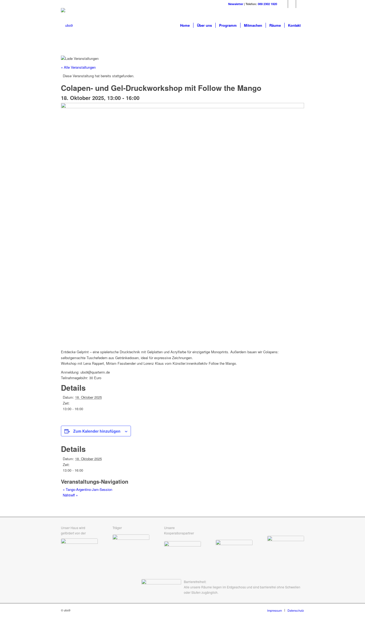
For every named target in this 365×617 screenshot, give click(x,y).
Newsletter (235, 4)
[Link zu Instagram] (292, 4)
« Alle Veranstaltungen (78, 67)
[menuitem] (185, 25)
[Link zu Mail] (300, 4)
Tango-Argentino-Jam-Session (87, 489)
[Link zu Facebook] (284, 4)
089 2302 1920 (267, 4)
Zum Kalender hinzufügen (97, 431)
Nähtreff (70, 495)
